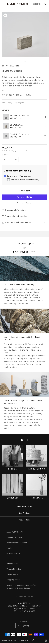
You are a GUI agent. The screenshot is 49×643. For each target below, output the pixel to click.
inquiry (9, 548)
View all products (24, 506)
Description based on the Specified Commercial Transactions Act (21, 586)
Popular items (24, 520)
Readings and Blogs (15, 537)
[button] (3, 4)
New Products (24, 513)
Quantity (5, 155)
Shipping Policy (13, 580)
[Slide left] (19, 61)
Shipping (13, 151)
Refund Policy (12, 574)
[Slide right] (29, 61)
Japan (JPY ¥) (23, 626)
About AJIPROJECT (15, 532)
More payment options (25, 203)
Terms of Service (14, 569)
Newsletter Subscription (17, 543)
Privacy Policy (12, 564)
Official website (13, 553)
